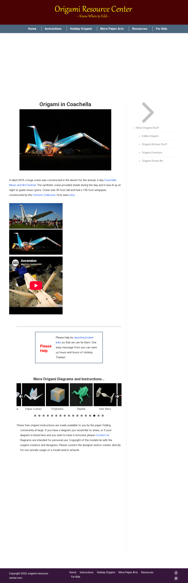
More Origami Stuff (147, 127)
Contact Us (102, 435)
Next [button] (117, 396)
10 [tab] (73, 416)
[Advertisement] (69, 529)
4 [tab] (48, 416)
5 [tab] (52, 416)
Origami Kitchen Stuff (154, 144)
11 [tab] (77, 416)
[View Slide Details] (33, 394)
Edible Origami (150, 136)
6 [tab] (56, 416)
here (72, 195)
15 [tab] (94, 416)
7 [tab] (60, 416)
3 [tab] (44, 416)
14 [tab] (90, 416)
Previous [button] (21, 396)
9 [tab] (69, 416)
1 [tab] (35, 416)
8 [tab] (65, 416)
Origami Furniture (152, 152)
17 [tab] (103, 416)
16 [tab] (98, 416)
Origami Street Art (152, 160)
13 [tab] (86, 416)
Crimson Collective (44, 195)
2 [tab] (39, 416)
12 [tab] (82, 416)
